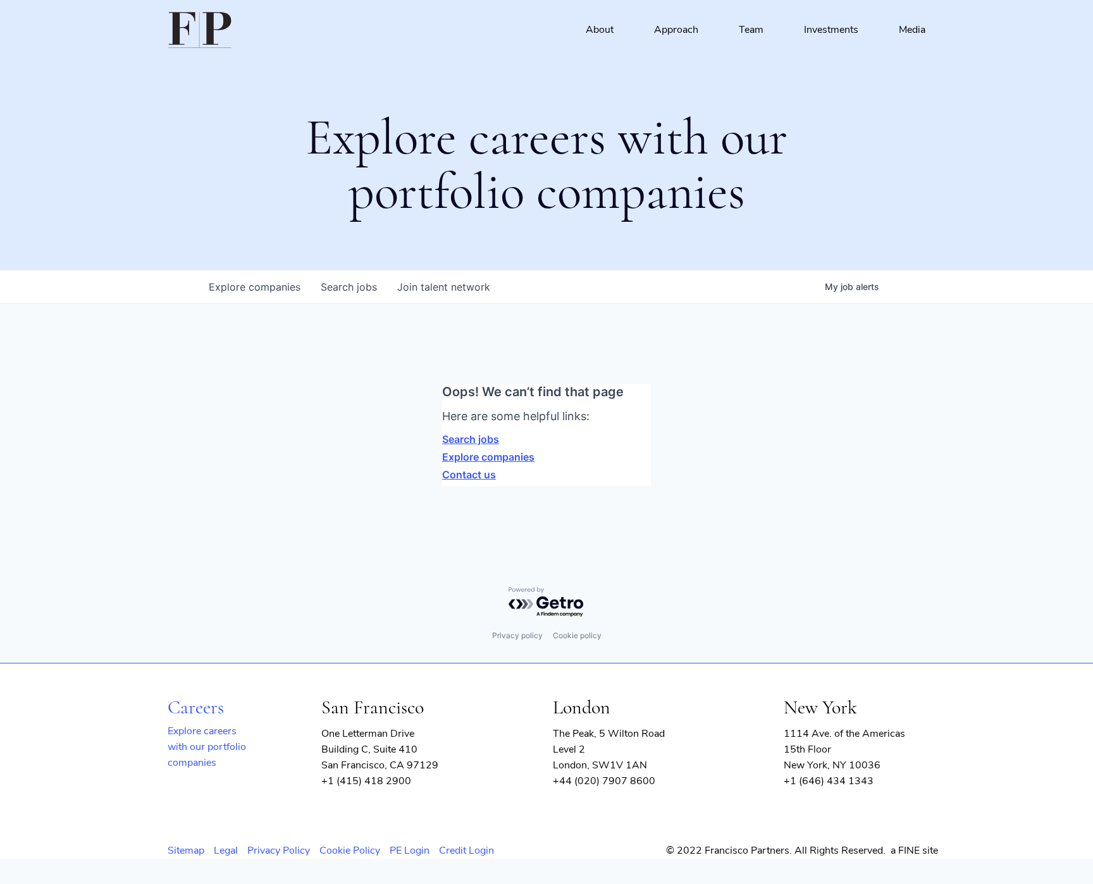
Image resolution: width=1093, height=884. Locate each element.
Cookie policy (577, 635)
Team (751, 30)
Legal (226, 850)
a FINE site (914, 850)
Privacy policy (517, 635)
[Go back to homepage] (200, 30)
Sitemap (186, 850)
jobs (349, 287)
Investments (831, 30)
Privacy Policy (278, 850)
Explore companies (488, 457)
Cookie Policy (349, 850)
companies (254, 287)
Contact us (469, 474)
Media (912, 30)
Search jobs (470, 439)
